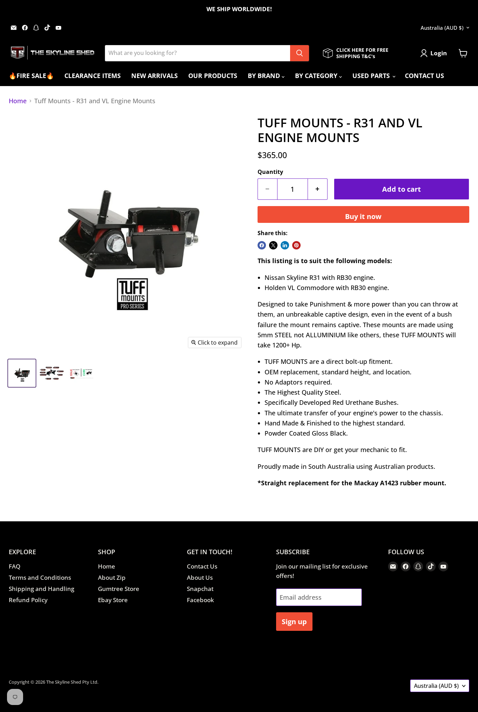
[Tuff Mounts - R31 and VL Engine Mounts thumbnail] (22, 373)
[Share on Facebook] (262, 245)
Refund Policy (28, 600)
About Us (200, 577)
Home (18, 101)
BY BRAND (265, 75)
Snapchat (200, 589)
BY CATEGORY (317, 75)
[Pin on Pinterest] (296, 245)
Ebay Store (113, 600)
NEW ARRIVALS (154, 75)
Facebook (200, 600)
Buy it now (363, 216)
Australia (442, 27)
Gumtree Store (118, 589)
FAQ (14, 566)
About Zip (112, 577)
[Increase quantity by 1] (318, 189)
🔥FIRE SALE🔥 (31, 75)
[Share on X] (273, 245)
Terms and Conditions (40, 577)
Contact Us (202, 566)
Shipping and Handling (41, 589)
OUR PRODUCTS (212, 75)
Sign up (294, 621)
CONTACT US (424, 75)
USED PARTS (372, 75)
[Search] (299, 53)
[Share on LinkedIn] (285, 245)
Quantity (270, 172)
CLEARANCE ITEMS (92, 75)
